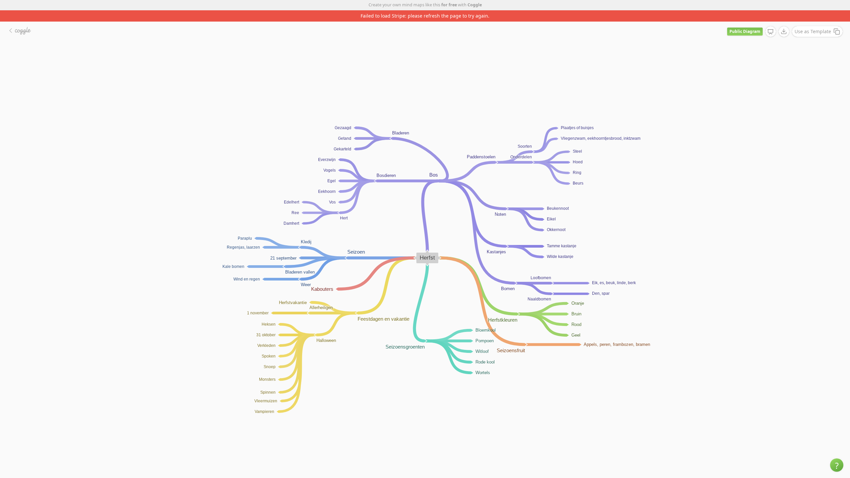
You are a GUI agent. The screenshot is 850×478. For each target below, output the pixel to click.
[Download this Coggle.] (784, 31)
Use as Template (813, 31)
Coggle (475, 5)
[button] (836, 465)
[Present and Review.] (770, 32)
